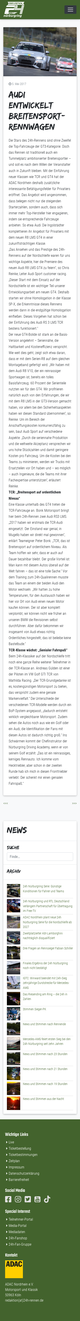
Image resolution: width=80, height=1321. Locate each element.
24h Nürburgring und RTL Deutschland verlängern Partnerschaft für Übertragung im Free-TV (47, 906)
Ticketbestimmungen (23, 1155)
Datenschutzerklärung (24, 1173)
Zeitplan (14, 1161)
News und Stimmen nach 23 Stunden (45, 1054)
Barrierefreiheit (19, 1180)
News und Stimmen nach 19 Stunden (45, 1084)
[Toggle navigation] (70, 9)
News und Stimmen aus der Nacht (43, 1099)
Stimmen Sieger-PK (34, 1009)
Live (11, 1142)
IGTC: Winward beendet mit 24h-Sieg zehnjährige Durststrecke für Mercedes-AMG (46, 983)
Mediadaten (17, 1232)
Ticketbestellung (20, 1148)
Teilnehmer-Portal (21, 1219)
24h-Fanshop (18, 1238)
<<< (5, 803)
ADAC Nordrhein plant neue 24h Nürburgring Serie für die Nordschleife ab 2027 (47, 922)
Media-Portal (17, 1226)
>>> (74, 803)
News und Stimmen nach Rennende (44, 1024)
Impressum (16, 1167)
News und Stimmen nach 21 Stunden (45, 1069)
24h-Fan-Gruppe (20, 1244)
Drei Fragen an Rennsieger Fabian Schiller (48, 948)
